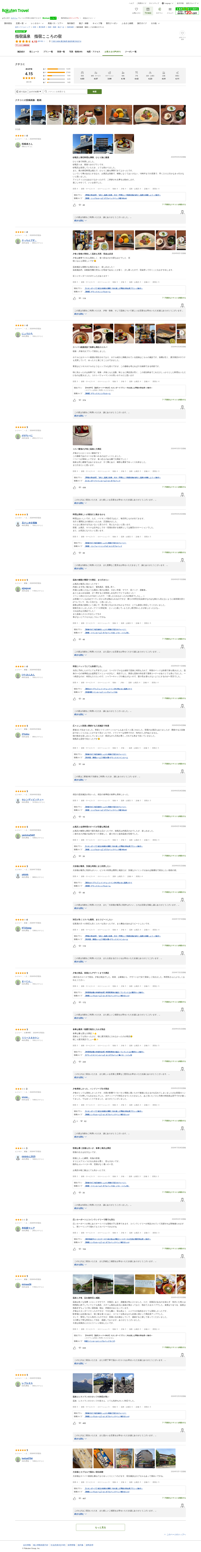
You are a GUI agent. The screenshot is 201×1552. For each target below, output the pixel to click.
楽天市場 (180, 3)
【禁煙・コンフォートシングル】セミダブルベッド (103, 546)
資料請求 (89, 1545)
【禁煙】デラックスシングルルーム (97, 292)
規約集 (80, 1545)
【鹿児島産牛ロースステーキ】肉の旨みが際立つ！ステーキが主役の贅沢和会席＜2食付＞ (117, 1239)
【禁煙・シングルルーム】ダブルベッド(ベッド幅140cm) (105, 198)
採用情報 (71, 1545)
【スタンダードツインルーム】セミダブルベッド (102, 481)
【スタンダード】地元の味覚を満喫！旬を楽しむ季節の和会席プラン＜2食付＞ (113, 288)
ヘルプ (131, 3)
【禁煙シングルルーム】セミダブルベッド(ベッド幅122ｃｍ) (106, 996)
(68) (75, 51)
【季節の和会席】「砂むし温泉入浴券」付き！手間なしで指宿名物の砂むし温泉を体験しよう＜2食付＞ (122, 195)
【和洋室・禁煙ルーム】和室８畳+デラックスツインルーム (106, 757)
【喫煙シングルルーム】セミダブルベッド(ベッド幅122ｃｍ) (106, 1114)
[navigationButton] (181, 114)
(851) (113, 51)
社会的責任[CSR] (58, 1545)
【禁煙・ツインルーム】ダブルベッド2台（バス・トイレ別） (107, 633)
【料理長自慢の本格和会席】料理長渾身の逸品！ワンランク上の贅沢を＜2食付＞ (114, 992)
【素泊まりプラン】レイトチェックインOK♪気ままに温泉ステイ (108, 689)
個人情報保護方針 (40, 1545)
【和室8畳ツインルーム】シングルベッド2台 (100, 692)
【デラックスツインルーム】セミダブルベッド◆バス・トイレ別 (108, 1055)
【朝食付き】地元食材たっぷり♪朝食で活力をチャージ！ (105, 543)
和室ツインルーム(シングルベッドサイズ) (99, 1341)
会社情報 (27, 1545)
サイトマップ (154, 3)
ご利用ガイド (141, 3)
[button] (22, 115)
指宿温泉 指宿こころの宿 (38, 36)
